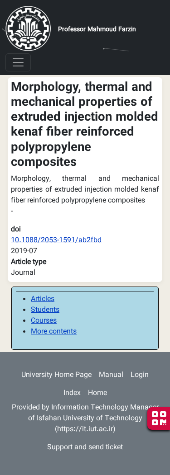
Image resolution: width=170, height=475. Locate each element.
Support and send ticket (85, 447)
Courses (44, 321)
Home (97, 393)
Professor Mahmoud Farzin (97, 30)
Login (140, 375)
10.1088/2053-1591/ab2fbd (56, 240)
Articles (42, 299)
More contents (54, 332)
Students (45, 310)
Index (72, 393)
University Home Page (56, 375)
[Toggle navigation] (18, 62)
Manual (111, 375)
